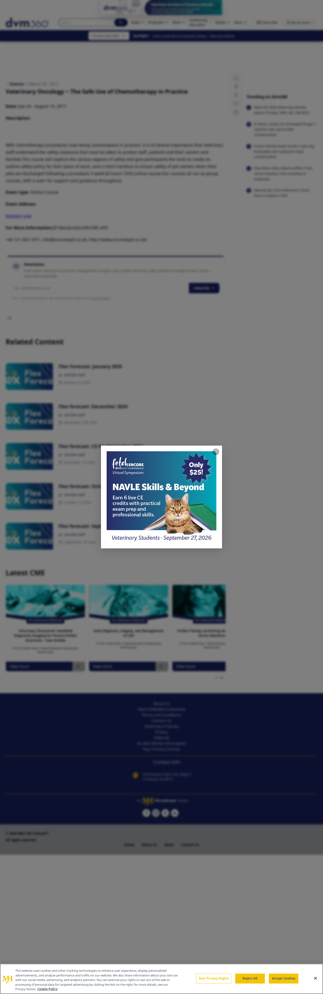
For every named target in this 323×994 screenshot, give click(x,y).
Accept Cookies (284, 978)
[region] (161, 979)
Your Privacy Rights (214, 978)
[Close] (315, 978)
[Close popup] (216, 451)
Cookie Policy (47, 989)
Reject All (250, 978)
